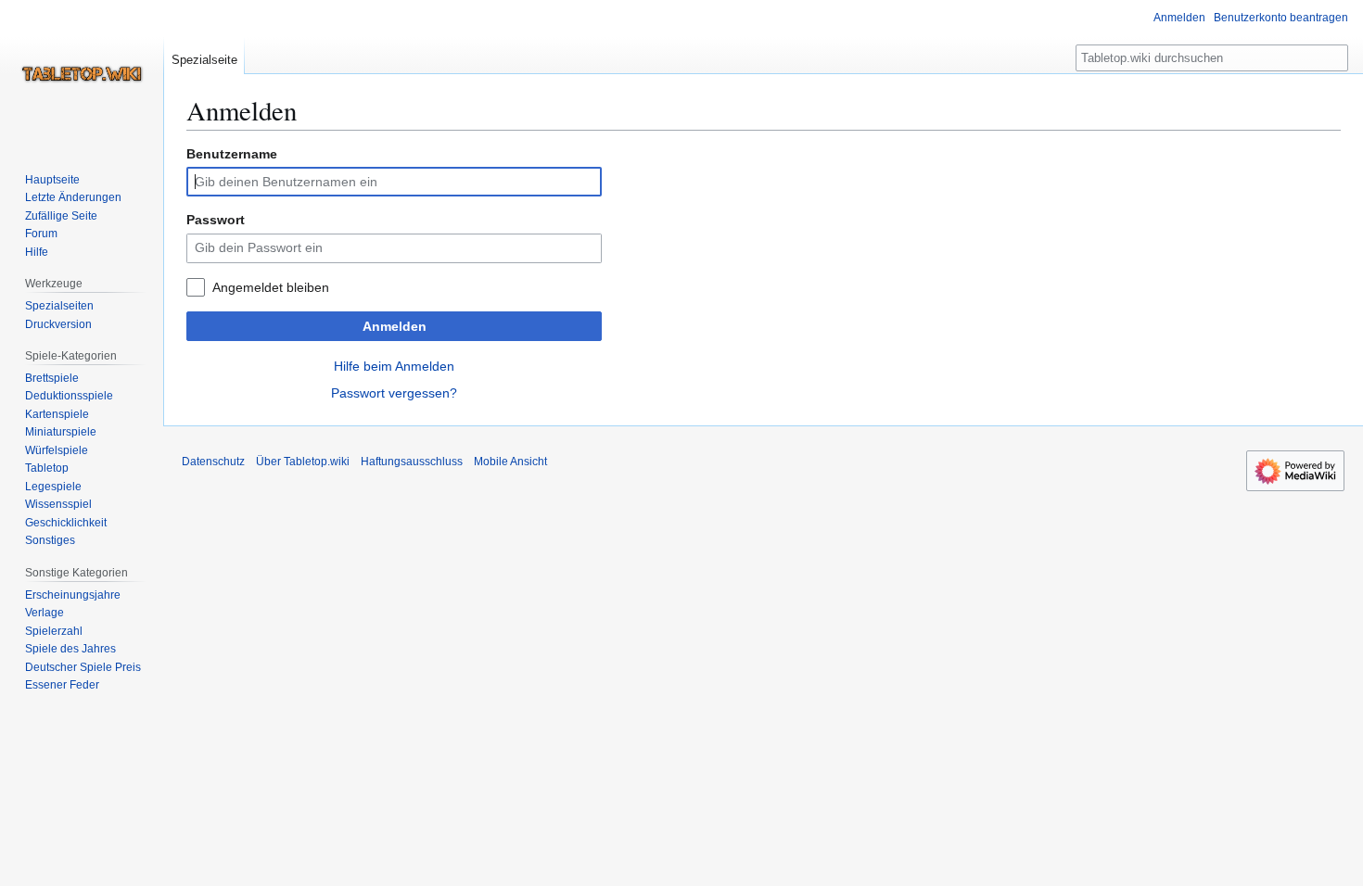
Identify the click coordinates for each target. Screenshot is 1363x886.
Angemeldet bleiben (270, 287)
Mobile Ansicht (510, 461)
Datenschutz (213, 461)
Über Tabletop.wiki (303, 461)
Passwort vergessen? (394, 393)
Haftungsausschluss (412, 461)
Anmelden (395, 326)
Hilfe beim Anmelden (394, 366)
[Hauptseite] (81, 74)
